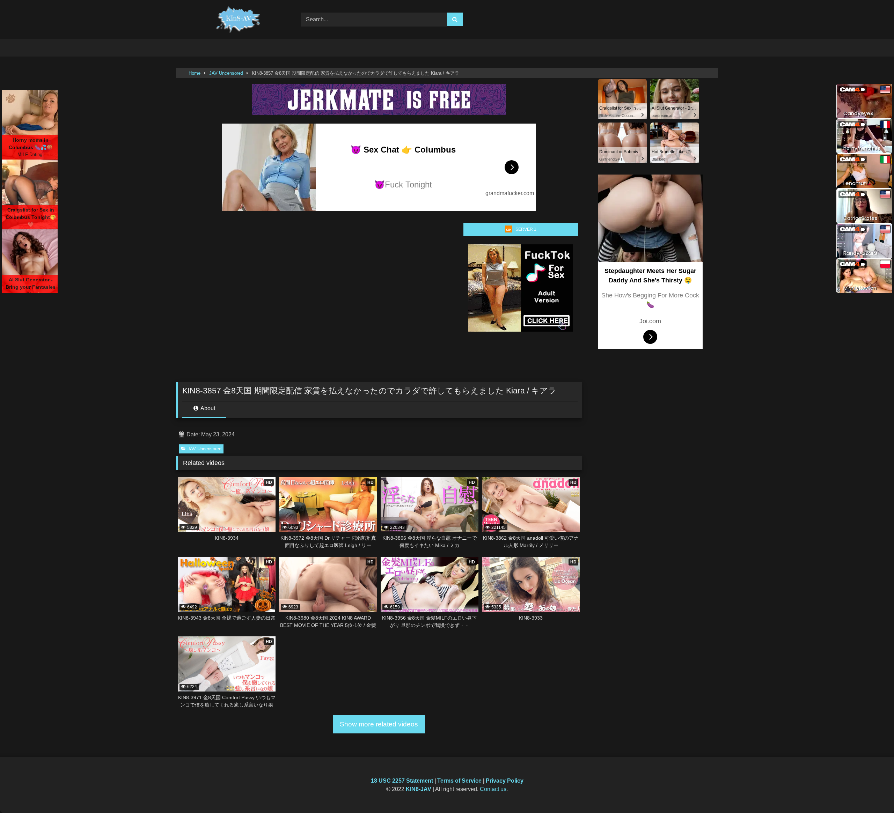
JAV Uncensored (226, 73)
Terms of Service (459, 781)
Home (194, 73)
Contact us (493, 789)
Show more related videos (379, 724)
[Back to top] (872, 792)
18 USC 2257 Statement (402, 781)
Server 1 (525, 229)
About (207, 408)
